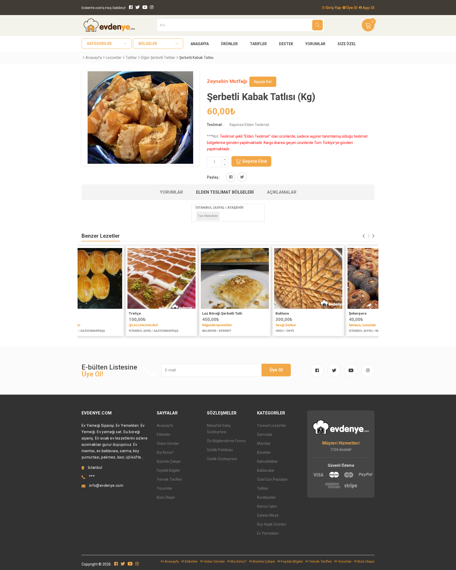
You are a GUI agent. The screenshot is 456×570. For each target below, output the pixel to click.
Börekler (264, 452)
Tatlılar (131, 57)
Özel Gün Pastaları (272, 479)
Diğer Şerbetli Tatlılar (158, 57)
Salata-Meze (268, 515)
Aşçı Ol (368, 8)
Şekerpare (314, 313)
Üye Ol (351, 8)
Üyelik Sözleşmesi (222, 459)
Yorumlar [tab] (171, 192)
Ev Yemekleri (268, 533)
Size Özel (347, 44)
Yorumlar (315, 44)
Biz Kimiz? (165, 452)
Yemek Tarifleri (169, 479)
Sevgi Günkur (242, 325)
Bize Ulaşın (166, 497)
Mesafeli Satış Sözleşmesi (219, 428)
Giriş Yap (333, 8)
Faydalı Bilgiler (168, 470)
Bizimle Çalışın (169, 461)
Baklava (239, 313)
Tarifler (258, 44)
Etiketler (163, 434)
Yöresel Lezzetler (271, 425)
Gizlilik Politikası (220, 450)
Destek (286, 44)
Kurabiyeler (266, 497)
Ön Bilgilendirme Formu (226, 441)
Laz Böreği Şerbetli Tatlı (179, 313)
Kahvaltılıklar (267, 461)
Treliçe (92, 313)
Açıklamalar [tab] (281, 192)
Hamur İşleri (267, 506)
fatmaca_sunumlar (319, 325)
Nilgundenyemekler (174, 325)
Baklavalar (265, 470)
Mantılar (264, 443)
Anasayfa (200, 44)
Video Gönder (168, 443)
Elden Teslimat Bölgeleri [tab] (225, 192)
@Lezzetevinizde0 (100, 325)
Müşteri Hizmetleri (340, 443)
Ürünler (229, 44)
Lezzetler (114, 57)
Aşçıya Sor (263, 82)
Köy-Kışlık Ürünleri (271, 524)
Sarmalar (265, 434)
